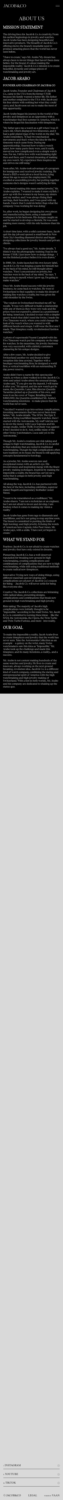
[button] (58, 6)
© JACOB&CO (12, 1495)
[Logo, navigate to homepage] (14, 6)
